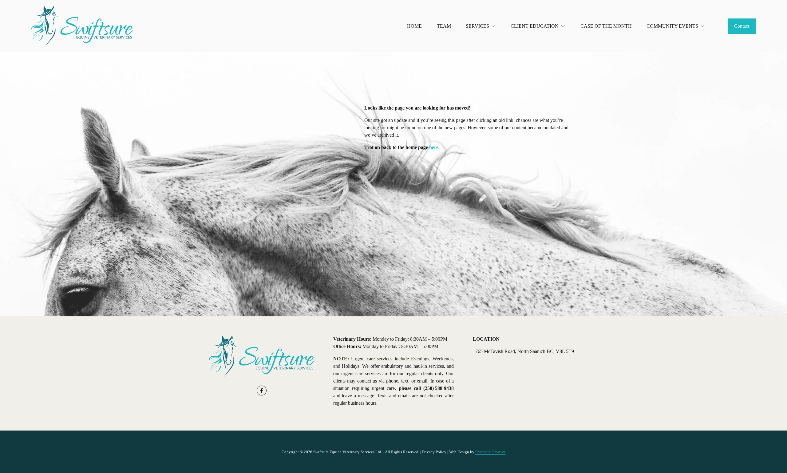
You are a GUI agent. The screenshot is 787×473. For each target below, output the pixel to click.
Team (444, 26)
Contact (741, 26)
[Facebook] (262, 390)
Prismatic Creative (490, 452)
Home (414, 26)
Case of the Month (606, 26)
